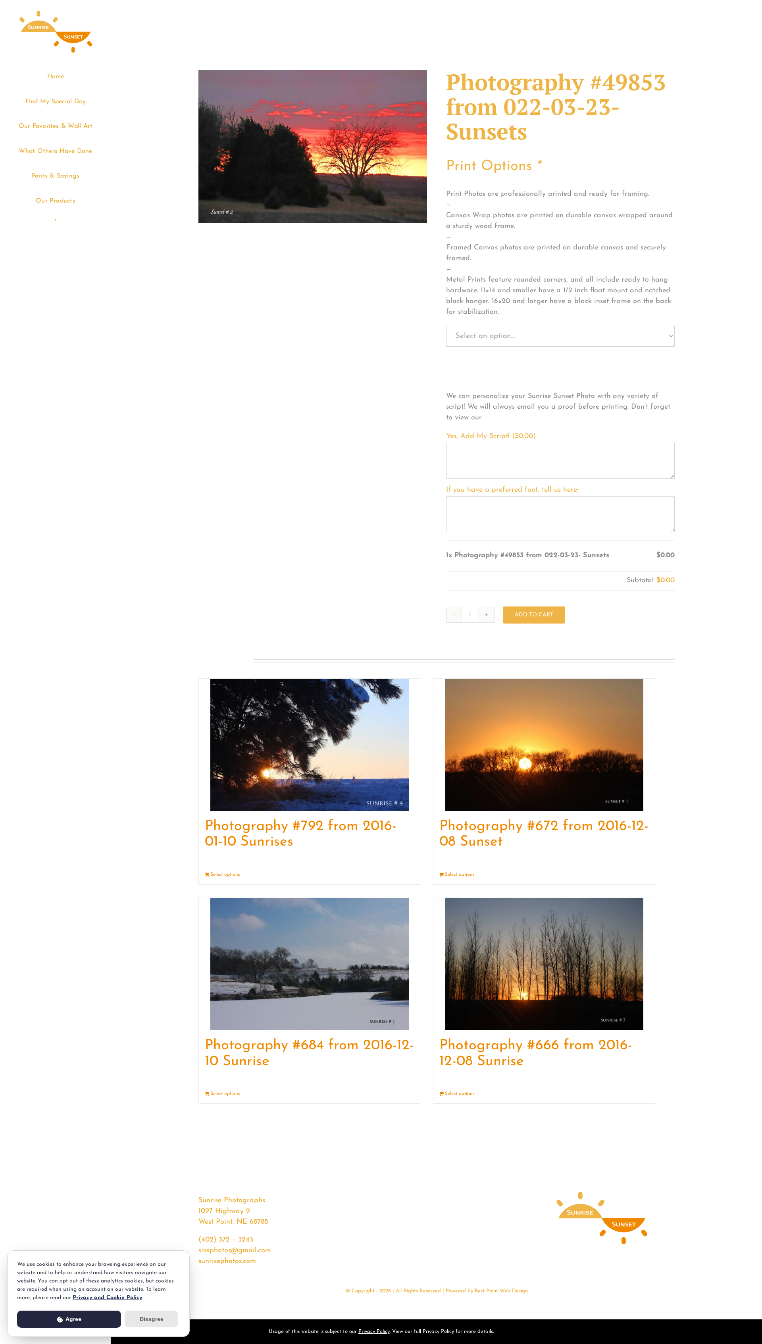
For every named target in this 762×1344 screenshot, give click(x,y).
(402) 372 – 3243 (225, 1240)
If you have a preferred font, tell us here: (512, 490)
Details (406, 874)
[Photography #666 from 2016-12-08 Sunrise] (543, 964)
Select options (225, 874)
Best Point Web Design (501, 1291)
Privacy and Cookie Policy (107, 1298)
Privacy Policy (374, 1331)
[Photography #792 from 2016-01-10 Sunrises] (309, 745)
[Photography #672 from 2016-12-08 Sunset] (543, 745)
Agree (72, 1319)
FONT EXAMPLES (515, 417)
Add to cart (534, 615)
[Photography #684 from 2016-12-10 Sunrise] (309, 964)
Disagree (152, 1319)
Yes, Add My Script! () (491, 436)
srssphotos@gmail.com (234, 1250)
